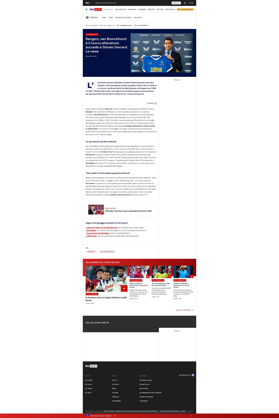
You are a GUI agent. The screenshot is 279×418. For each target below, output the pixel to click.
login (191, 3)
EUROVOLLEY (170, 9)
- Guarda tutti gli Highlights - (98, 233)
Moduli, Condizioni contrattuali (113, 411)
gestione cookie (146, 380)
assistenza (176, 411)
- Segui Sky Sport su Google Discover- (102, 227)
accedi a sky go (185, 375)
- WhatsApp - (91, 230)
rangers (91, 251)
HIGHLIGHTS (132, 9)
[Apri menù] (86, 9)
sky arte (88, 393)
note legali (144, 388)
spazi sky (115, 397)
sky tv (114, 380)
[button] (136, 416)
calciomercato (107, 251)
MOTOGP (160, 9)
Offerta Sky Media (146, 397)
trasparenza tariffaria (166, 411)
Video (111, 17)
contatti (183, 411)
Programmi (116, 401)
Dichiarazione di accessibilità (150, 393)
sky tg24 (88, 384)
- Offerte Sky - (92, 236)
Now (114, 388)
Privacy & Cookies (127, 411)
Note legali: (143, 376)
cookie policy (145, 384)
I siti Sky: (87, 376)
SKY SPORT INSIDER (185, 9)
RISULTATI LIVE (120, 9)
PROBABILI (142, 9)
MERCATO (151, 9)
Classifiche (138, 17)
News (104, 17)
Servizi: (114, 376)
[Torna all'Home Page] (96, 9)
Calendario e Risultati (123, 17)
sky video (88, 388)
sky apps (115, 384)
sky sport (89, 380)
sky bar (115, 393)
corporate (144, 401)
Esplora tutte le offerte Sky (105, 3)
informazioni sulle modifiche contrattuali (145, 411)
